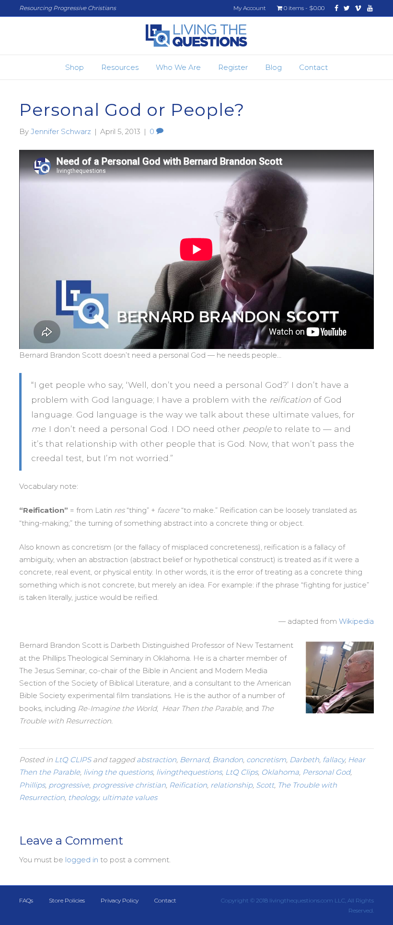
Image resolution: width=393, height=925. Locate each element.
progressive (68, 785)
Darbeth (304, 759)
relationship (231, 785)
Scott (265, 785)
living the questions (118, 772)
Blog (273, 67)
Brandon (227, 759)
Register (233, 67)
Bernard (194, 759)
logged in (81, 859)
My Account (249, 7)
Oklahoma (280, 772)
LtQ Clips (241, 772)
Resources (120, 67)
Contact (313, 67)
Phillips (32, 785)
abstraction (156, 759)
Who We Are (178, 67)
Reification (188, 785)
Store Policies (67, 900)
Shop (74, 67)
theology (83, 797)
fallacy (334, 759)
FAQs (26, 900)
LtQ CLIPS (73, 759)
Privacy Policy (120, 900)
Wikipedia (356, 621)
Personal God (326, 772)
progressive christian (129, 785)
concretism (266, 759)
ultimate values (129, 797)
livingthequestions (189, 772)
